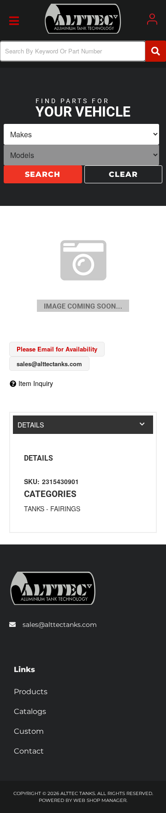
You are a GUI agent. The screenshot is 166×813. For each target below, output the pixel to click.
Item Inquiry (35, 383)
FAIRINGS (65, 508)
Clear (123, 175)
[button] (83, 51)
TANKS (34, 508)
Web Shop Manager (99, 800)
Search (42, 175)
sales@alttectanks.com (60, 624)
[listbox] (81, 135)
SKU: (32, 481)
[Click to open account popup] (152, 19)
